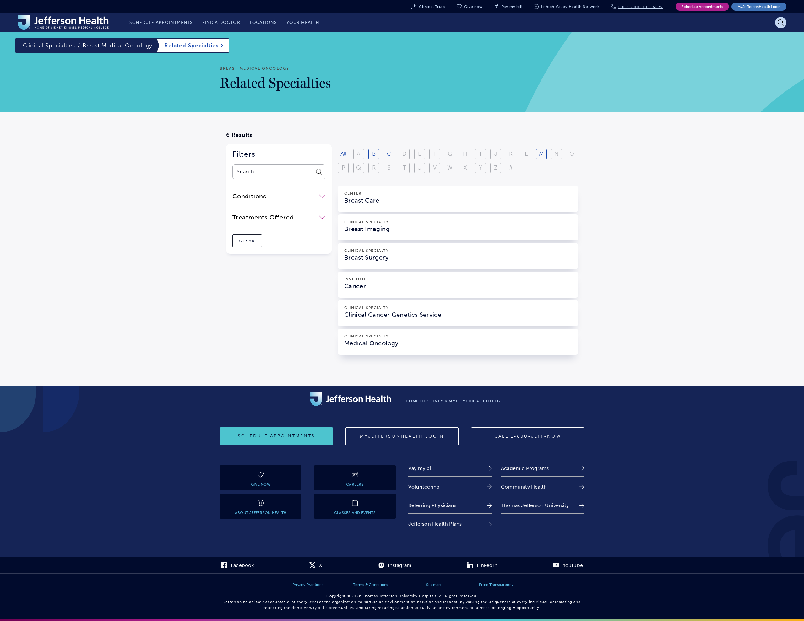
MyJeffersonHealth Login (758, 6)
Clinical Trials (432, 6)
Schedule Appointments (702, 6)
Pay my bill (512, 6)
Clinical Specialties (49, 45)
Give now (473, 6)
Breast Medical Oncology (117, 45)
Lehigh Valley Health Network (570, 6)
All (343, 153)
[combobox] (272, 171)
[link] (450, 468)
